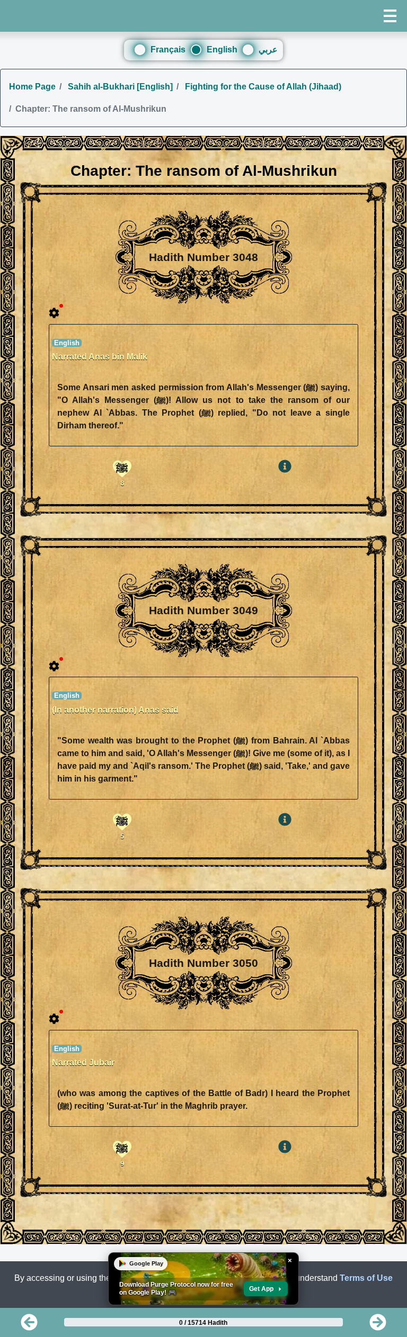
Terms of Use (366, 1277)
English (222, 49)
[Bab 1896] (377, 1325)
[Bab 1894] (29, 1325)
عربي (268, 49)
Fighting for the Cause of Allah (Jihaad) (262, 86)
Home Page (32, 86)
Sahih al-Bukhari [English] (119, 86)
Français (168, 49)
